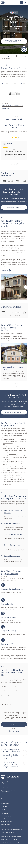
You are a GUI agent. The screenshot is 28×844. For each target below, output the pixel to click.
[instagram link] (2, 782)
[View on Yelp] (4, 144)
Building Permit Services (6, 821)
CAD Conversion (5, 827)
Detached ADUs (12, 454)
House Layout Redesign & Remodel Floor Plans (11, 829)
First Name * (4, 686)
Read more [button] (5, 158)
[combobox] (14, 696)
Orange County (4, 806)
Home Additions (4, 818)
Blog (2, 798)
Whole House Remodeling (7, 816)
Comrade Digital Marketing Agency (14, 842)
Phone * (3, 691)
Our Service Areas (22, 56)
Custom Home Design (6, 824)
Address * (3, 699)
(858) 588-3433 (14, 731)
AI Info (21, 839)
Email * (16, 691)
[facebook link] (6, 782)
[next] (16, 164)
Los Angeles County (5, 809)
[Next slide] (16, 115)
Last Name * (17, 686)
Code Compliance (5, 813)
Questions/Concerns (6, 704)
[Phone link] (21, 2)
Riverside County (5, 803)
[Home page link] (3, 2)
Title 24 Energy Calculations (7, 832)
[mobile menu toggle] (25, 2)
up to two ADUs (14, 448)
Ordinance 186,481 (11, 432)
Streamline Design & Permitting (8, 56)
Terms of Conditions (13, 839)
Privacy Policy (4, 839)
